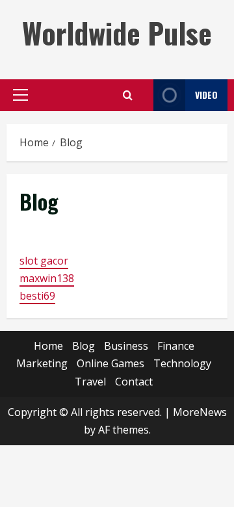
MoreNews (200, 412)
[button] (20, 95)
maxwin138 (47, 278)
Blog (83, 346)
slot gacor (44, 261)
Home (48, 346)
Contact (134, 381)
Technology (182, 363)
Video (206, 94)
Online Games (110, 363)
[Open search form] (128, 95)
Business (126, 346)
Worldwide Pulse (117, 33)
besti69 (37, 296)
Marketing (42, 363)
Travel (90, 381)
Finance (175, 346)
